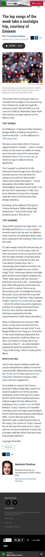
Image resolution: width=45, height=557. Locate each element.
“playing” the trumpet (19, 301)
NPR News (8, 447)
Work (11, 272)
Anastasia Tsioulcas (17, 36)
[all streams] (42, 554)
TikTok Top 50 (12, 374)
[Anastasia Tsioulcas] (7, 468)
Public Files (8, 523)
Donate (37, 3)
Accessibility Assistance (12, 527)
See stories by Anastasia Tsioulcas (25, 480)
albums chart (24, 229)
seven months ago (26, 156)
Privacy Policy (9, 518)
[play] (3, 554)
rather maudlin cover (22, 404)
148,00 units (36, 239)
